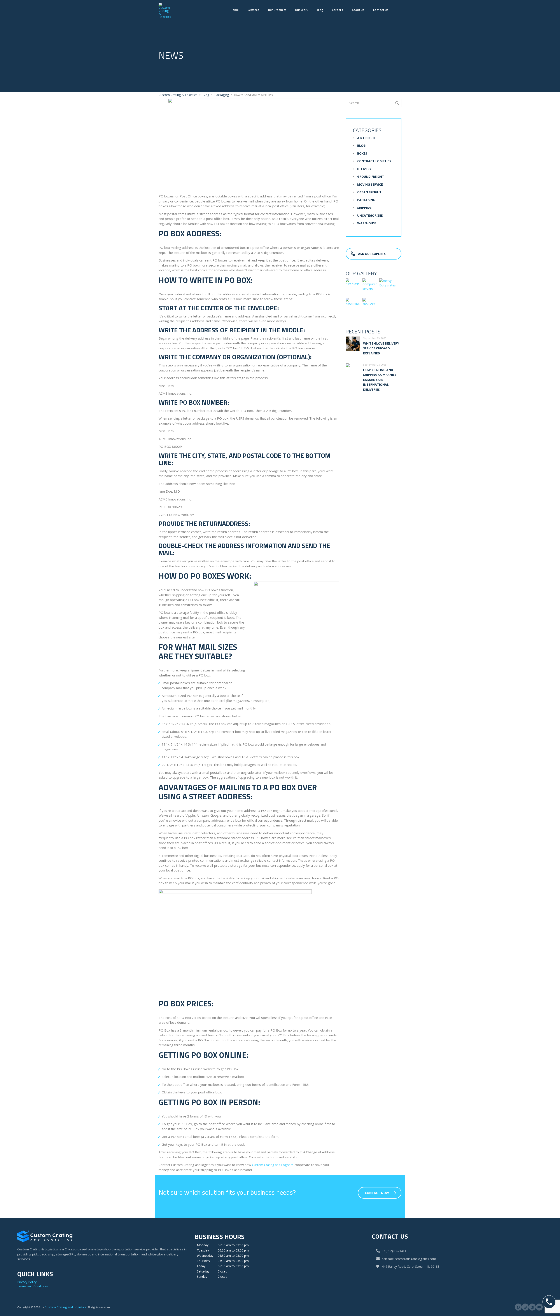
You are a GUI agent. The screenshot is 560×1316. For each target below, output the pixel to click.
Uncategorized (370, 215)
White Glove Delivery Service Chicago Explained (381, 348)
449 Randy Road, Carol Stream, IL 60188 (410, 1266)
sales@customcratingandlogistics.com (409, 1259)
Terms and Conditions (33, 1286)
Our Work (301, 9)
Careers (337, 9)
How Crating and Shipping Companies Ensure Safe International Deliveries (379, 380)
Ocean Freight (369, 192)
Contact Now (377, 1193)
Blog (320, 9)
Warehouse (366, 223)
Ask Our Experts (372, 254)
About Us (358, 9)
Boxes (362, 153)
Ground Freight (370, 176)
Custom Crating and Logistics (65, 1307)
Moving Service (370, 184)
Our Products (277, 9)
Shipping (364, 208)
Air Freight (366, 138)
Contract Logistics (374, 161)
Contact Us (380, 9)
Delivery (364, 169)
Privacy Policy (27, 1282)
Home (235, 9)
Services (253, 9)
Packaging (366, 200)
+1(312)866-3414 (394, 1251)
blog (361, 145)
